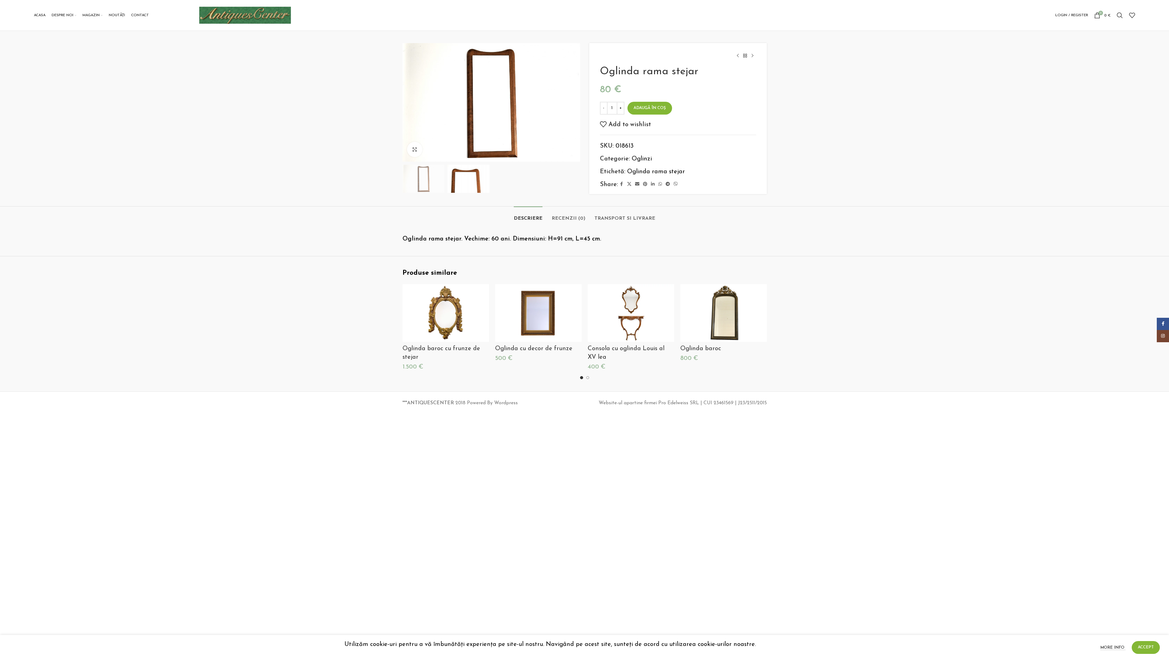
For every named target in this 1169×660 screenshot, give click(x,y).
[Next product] (752, 56)
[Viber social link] (676, 184)
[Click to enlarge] (414, 149)
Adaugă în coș (650, 108)
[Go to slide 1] (581, 377)
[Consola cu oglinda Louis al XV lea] (631, 313)
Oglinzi (642, 159)
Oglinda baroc (700, 349)
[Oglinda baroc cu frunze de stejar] (446, 313)
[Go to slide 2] (587, 377)
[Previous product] (737, 56)
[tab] (528, 215)
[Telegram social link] (668, 184)
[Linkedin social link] (652, 184)
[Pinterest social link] (645, 184)
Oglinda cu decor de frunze (533, 349)
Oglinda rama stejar (656, 172)
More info (1113, 648)
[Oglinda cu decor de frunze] (538, 313)
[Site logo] (245, 15)
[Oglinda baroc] (723, 313)
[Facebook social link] (621, 184)
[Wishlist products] (1132, 15)
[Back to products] (745, 56)
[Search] (1120, 15)
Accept (1146, 647)
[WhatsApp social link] (660, 184)
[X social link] (629, 184)
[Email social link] (637, 184)
